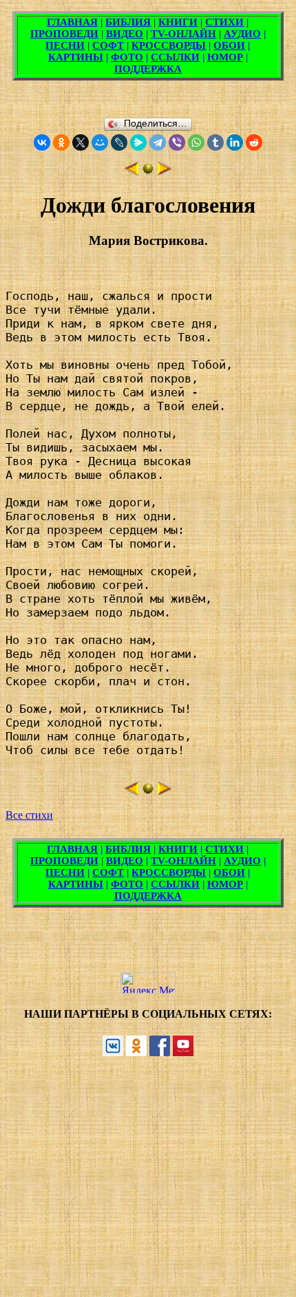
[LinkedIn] (234, 142)
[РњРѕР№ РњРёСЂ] (100, 142)
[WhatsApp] (196, 142)
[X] (80, 142)
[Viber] (177, 142)
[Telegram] (157, 142)
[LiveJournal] (119, 142)
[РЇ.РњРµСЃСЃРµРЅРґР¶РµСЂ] (138, 142)
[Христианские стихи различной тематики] (148, 172)
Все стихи (29, 815)
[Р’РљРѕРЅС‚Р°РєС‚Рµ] (42, 142)
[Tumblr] (215, 142)
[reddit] (254, 142)
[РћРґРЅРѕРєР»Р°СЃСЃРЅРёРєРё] (61, 142)
